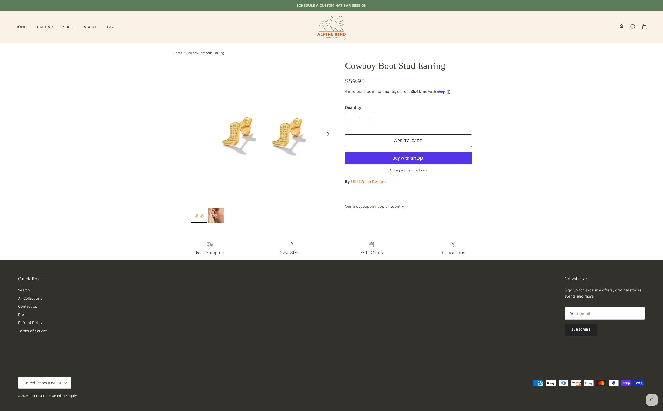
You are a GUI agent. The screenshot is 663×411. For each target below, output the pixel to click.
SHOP (68, 27)
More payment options (408, 170)
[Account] (620, 27)
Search (24, 290)
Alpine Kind (38, 396)
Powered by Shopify (62, 396)
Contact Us (27, 306)
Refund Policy (30, 322)
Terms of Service (33, 331)
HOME (21, 27)
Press (22, 314)
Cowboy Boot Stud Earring (205, 53)
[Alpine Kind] (331, 27)
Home (178, 53)
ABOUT (90, 27)
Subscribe (581, 329)
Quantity (353, 107)
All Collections (30, 298)
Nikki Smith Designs (368, 181)
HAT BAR (45, 27)
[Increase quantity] (370, 118)
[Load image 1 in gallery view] (262, 131)
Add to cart (408, 140)
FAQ (110, 27)
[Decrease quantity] (349, 118)
